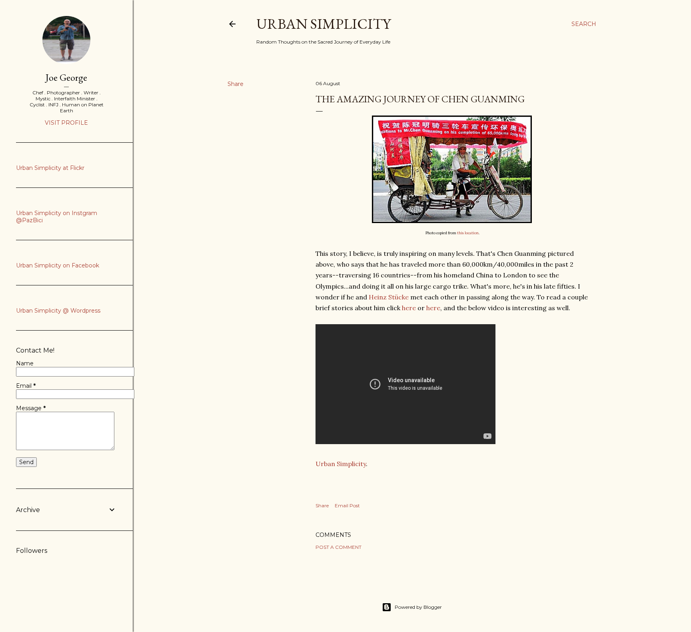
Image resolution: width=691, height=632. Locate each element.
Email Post (347, 505)
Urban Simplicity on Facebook (57, 265)
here (409, 308)
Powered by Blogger (418, 607)
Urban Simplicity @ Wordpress (58, 310)
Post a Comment (338, 547)
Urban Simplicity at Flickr (50, 167)
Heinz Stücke (389, 297)
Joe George (66, 77)
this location (468, 233)
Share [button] (236, 84)
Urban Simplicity (323, 23)
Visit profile (66, 122)
